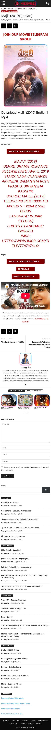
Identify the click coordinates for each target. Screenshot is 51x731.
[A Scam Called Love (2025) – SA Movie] (25, 400)
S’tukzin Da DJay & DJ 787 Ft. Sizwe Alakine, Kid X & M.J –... (25, 625)
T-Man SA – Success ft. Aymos (13, 600)
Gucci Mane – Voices (9, 502)
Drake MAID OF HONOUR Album (14, 675)
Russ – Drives (6, 617)
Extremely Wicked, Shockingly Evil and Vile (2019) (39, 344)
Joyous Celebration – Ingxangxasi (15, 558)
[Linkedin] (25, 384)
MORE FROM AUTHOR (33, 391)
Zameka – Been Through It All (13, 608)
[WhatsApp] (15, 25)
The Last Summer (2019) (12, 342)
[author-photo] (25, 359)
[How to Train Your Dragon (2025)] (9, 400)
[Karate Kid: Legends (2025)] (42, 400)
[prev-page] (24, 413)
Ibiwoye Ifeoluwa (7, 562)
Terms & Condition (27, 723)
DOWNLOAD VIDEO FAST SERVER (23, 151)
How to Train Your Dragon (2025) (7, 408)
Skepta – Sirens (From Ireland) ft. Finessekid (19, 519)
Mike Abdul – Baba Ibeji (11, 550)
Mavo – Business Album (11, 684)
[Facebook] (3, 25)
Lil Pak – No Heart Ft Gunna (13, 536)
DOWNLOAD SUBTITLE (23, 277)
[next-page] (27, 413)
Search (3, 486)
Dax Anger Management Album (14, 658)
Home (3, 9)
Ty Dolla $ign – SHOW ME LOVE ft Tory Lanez (20, 528)
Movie (10, 9)
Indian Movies (20, 9)
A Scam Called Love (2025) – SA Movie (24, 408)
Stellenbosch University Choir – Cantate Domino (21, 586)
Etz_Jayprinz (7, 20)
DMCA (33, 720)
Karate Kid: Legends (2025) (40, 408)
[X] (9, 25)
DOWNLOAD (23, 269)
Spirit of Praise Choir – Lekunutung (16, 567)
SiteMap (38, 723)
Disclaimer (25, 720)
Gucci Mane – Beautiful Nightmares (16, 511)
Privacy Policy (14, 723)
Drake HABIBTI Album (10, 650)
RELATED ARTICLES (16, 391)
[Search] (46, 490)
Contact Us (15, 720)
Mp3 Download (43, 720)
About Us (6, 720)
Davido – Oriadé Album (11, 667)
